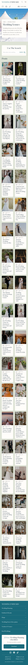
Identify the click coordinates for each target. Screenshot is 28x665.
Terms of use (20, 657)
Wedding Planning (7, 608)
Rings (3, 617)
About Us (8, 657)
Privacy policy (20, 659)
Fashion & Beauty (7, 613)
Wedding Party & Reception (10, 622)
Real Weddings (6, 631)
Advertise (8, 659)
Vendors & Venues (7, 626)
